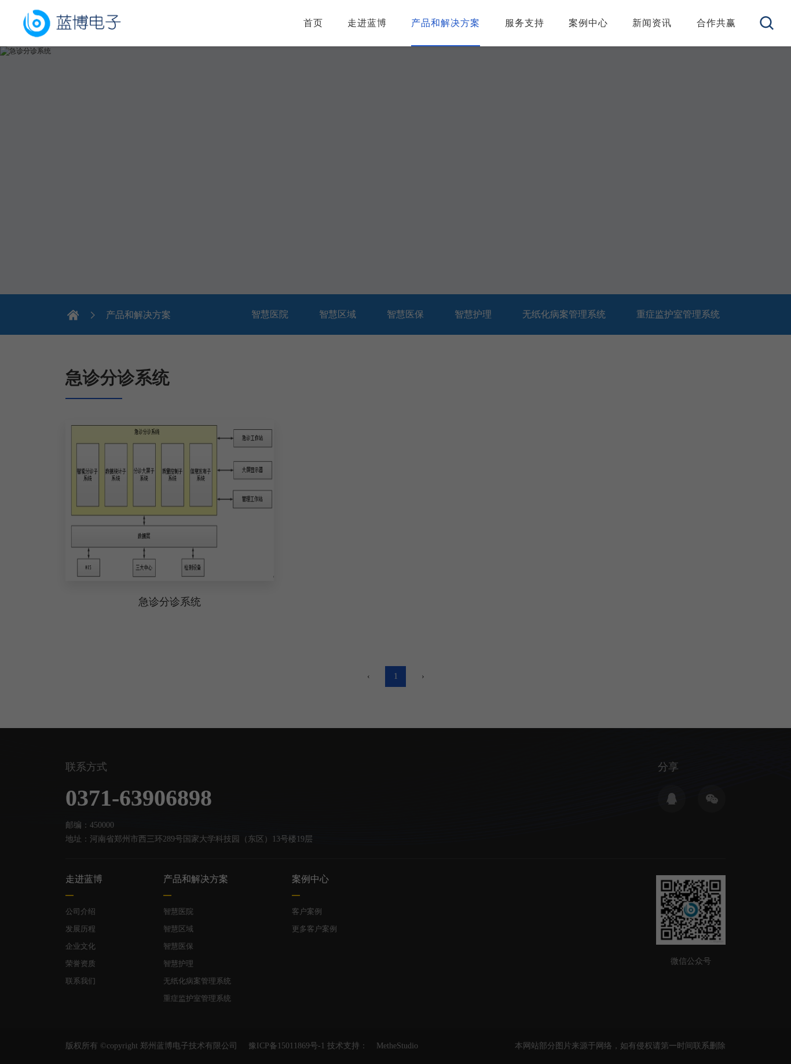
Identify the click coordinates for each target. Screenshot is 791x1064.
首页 (313, 23)
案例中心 (588, 23)
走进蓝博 (367, 23)
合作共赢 (716, 23)
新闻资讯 (652, 23)
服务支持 (524, 23)
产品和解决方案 (445, 23)
